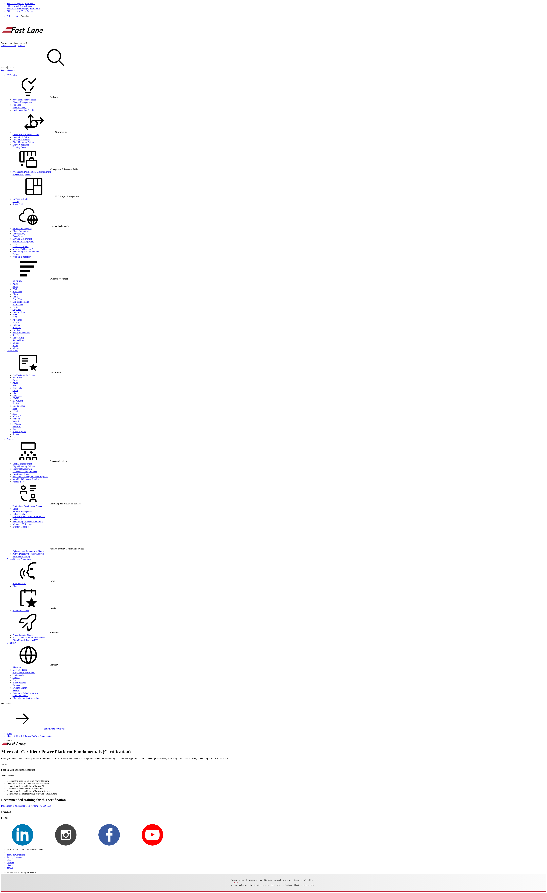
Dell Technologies (21, 302)
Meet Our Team (20, 670)
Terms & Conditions (16, 855)
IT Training (12, 75)
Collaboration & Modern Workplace (29, 516)
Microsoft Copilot (20, 246)
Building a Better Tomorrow (25, 693)
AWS (15, 289)
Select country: (13, 16)
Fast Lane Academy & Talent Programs (30, 476)
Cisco (15, 294)
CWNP (16, 398)
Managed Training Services (25, 471)
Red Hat (16, 335)
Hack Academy (19, 107)
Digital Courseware (21, 139)
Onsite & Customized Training (26, 134)
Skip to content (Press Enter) (19, 11)
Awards (16, 690)
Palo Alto (17, 426)
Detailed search (8, 70)
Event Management (21, 474)
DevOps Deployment (22, 239)
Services (10, 439)
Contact (21, 45)
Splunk (16, 343)
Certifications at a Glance (24, 375)
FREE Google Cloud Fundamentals (29, 637)
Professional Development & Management (32, 172)
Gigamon (17, 309)
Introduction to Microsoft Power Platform (26, 806)
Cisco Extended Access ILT (25, 640)
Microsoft (17, 322)
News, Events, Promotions (19, 559)
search (4, 67)
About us (17, 667)
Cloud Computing (21, 231)
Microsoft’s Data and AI (23, 249)
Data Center (18, 236)
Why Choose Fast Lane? (24, 672)
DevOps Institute (20, 199)
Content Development (22, 469)
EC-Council (18, 304)
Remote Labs (19, 481)
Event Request (19, 682)
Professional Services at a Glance (27, 506)
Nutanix (16, 325)
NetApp (16, 418)
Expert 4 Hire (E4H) (22, 527)
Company (11, 643)
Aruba (15, 286)
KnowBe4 (17, 320)
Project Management (22, 174)
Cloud (15, 509)
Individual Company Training (26, 479)
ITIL (15, 244)
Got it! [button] (235, 882)
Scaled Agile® (19, 431)
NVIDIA (17, 327)
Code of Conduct (20, 695)
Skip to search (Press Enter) (19, 6)
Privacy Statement (15, 857)
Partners (16, 685)
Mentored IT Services (22, 524)
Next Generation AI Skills (24, 110)
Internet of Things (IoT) (23, 241)
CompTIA (17, 299)
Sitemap (10, 865)
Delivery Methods (21, 145)
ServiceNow (18, 340)
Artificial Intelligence (22, 228)
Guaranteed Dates (21, 137)
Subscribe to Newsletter (54, 729)
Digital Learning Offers (23, 142)
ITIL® (16, 201)
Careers (16, 680)
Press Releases (19, 583)
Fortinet (16, 307)
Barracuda (17, 291)
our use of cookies (304, 880)
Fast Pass (17, 105)
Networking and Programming (26, 251)
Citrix (15, 296)
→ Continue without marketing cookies (298, 885)
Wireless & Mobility (22, 257)
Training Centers (20, 147)
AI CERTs (17, 281)
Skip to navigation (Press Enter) (21, 3)
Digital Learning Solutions (24, 466)
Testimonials (18, 675)
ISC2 (15, 317)
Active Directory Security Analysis (28, 554)
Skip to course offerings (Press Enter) (23, 8)
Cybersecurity (19, 233)
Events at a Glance (21, 610)
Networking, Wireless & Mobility (28, 521)
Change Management (22, 102)
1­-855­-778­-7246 (8, 45)
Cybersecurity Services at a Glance (28, 551)
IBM (15, 314)
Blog (15, 586)
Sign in (10, 867)
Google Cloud (19, 312)
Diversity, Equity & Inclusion (26, 698)
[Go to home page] (22, 40)
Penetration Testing (21, 556)
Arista (15, 284)
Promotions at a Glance (23, 635)
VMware (17, 348)
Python (16, 254)
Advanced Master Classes (24, 99)
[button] (25, 16)
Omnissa (16, 330)
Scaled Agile (18, 204)
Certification (12, 350)
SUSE (15, 345)
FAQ (9, 860)
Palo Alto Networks (21, 332)
